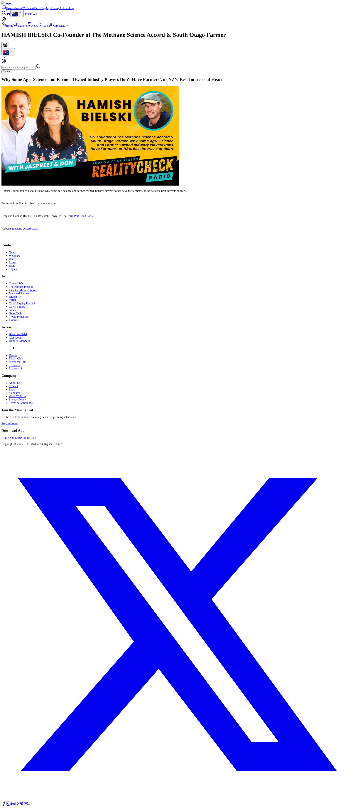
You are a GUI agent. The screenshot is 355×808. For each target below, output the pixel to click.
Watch (36, 8)
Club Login (15, 337)
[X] (177, 799)
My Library (53, 8)
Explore (10, 8)
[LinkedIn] (12, 804)
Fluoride (14, 320)
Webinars (27, 8)
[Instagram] (8, 804)
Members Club (17, 361)
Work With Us (17, 396)
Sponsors (14, 365)
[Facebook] (3, 804)
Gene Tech (15, 313)
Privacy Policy (17, 399)
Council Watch (17, 283)
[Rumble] (17, 804)
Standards (14, 392)
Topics (13, 269)
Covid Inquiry (17, 306)
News (18, 8)
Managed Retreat (19, 293)
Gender (13, 310)
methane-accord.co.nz (25, 228)
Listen (12, 262)
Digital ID (15, 296)
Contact (13, 386)
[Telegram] (21, 804)
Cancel (6, 71)
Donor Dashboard (19, 340)
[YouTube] (26, 804)
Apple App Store (11, 437)
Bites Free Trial (18, 334)
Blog (43, 8)
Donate (28, 14)
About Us (14, 382)
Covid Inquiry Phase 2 (22, 303)
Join (34, 14)
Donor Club (16, 358)
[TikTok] (30, 804)
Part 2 (90, 216)
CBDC (13, 300)
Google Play (28, 437)
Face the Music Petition (22, 290)
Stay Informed (9, 423)
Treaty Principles (18, 316)
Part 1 (77, 216)
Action (63, 8)
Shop (70, 8)
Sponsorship (16, 368)
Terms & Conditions (21, 402)
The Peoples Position (21, 286)
